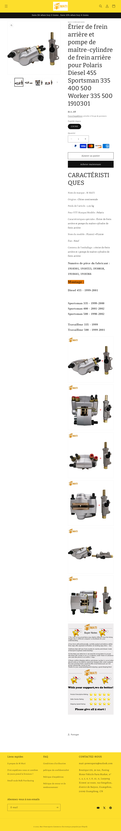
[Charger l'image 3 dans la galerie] (39, 82)
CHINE (74, 126)
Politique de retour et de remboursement (54, 785)
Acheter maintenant (90, 164)
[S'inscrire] (57, 807)
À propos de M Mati (16, 763)
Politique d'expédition (53, 777)
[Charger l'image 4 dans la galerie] (49, 82)
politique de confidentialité (56, 770)
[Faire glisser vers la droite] (57, 82)
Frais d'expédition (75, 116)
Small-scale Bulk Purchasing (20, 780)
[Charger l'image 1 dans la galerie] (19, 82)
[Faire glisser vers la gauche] (10, 82)
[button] (6, 6)
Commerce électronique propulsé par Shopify (70, 827)
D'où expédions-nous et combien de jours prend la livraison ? (22, 772)
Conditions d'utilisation (54, 763)
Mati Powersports (46, 827)
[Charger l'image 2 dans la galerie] (29, 82)
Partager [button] (75, 734)
